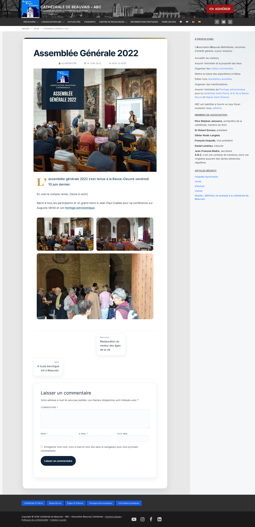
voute (198, 181)
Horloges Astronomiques (100, 503)
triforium (200, 186)
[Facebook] (217, 22)
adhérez (217, 108)
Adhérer (222, 9)
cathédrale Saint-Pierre (216, 93)
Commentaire (49, 407)
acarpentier (69, 63)
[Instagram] (230, 22)
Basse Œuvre (55, 503)
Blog (36, 29)
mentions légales (113, 516)
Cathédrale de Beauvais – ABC (70, 7)
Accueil (26, 29)
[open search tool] (202, 9)
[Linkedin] (159, 519)
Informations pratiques (128, 503)
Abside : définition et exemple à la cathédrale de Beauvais (222, 197)
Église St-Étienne (75, 503)
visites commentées (222, 68)
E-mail (83, 434)
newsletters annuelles (220, 78)
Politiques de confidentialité (35, 520)
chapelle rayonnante (206, 176)
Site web (122, 434)
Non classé (118, 63)
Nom (44, 434)
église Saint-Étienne (218, 97)
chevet (198, 190)
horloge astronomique (80, 207)
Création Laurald (58, 520)
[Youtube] (223, 22)
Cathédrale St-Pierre (33, 503)
